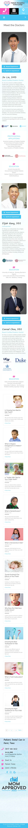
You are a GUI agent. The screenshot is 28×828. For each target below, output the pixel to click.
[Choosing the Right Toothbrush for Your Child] (14, 700)
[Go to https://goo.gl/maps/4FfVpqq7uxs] (23, 11)
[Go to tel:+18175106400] (4, 11)
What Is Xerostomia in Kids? (14, 543)
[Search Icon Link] (25, 17)
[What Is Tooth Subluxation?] (14, 668)
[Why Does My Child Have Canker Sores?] (14, 599)
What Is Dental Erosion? (13, 511)
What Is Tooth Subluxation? (14, 677)
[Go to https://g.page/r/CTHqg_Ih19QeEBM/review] (14, 768)
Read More (8, 522)
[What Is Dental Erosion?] (14, 502)
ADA (19, 826)
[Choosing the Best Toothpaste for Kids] (14, 633)
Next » (20, 730)
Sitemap (15, 826)
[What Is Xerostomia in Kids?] (14, 534)
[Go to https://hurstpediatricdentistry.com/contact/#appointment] (14, 11)
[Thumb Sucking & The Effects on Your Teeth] (14, 566)
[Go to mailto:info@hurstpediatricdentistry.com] (14, 760)
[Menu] (4, 17)
